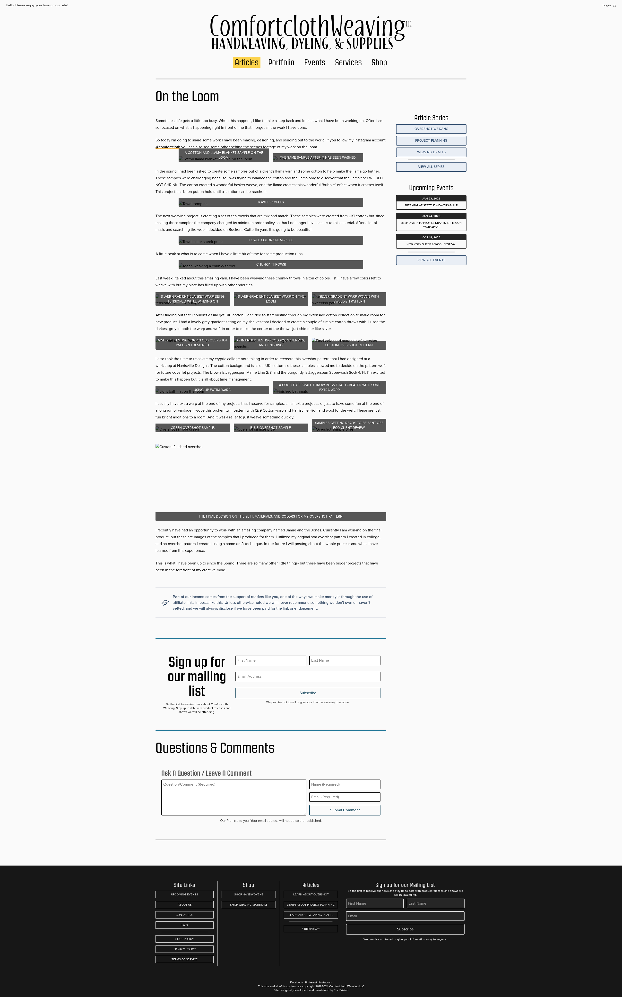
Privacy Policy (184, 949)
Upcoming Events (184, 894)
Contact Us (184, 915)
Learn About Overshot (311, 894)
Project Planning (431, 140)
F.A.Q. (185, 925)
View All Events (431, 260)
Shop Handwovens (248, 894)
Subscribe (308, 693)
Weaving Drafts (431, 152)
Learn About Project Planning (311, 904)
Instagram (325, 982)
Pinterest (311, 982)
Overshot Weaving (431, 128)
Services (348, 62)
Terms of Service (185, 959)
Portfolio (281, 62)
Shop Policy (184, 939)
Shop (379, 62)
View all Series (431, 166)
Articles (247, 62)
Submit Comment (345, 810)
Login (607, 5)
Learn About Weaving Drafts (311, 915)
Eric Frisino (341, 990)
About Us (185, 904)
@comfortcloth (168, 147)
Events (314, 62)
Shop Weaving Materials (249, 904)
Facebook (296, 982)
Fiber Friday (311, 929)
